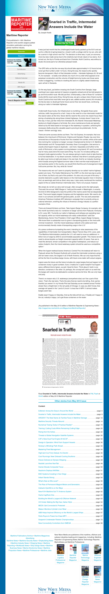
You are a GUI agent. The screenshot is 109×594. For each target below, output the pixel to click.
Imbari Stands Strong (46, 477)
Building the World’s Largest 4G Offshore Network (57, 498)
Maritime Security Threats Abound (51, 421)
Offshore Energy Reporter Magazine (85, 580)
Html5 (40, 396)
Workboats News (22, 545)
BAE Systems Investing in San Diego (52, 474)
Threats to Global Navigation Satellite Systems (56, 435)
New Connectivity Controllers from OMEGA (54, 523)
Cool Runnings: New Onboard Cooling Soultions (56, 456)
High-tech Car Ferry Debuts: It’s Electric (53, 453)
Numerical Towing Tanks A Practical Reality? (55, 425)
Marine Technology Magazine (85, 557)
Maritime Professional (31, 550)
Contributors (21, 69)
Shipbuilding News (46, 540)
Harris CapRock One (46, 495)
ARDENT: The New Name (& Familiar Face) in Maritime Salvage (62, 418)
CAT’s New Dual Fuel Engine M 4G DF (53, 439)
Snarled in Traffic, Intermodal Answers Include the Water (59, 414)
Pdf (91, 393)
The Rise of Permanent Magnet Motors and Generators (59, 484)
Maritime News (12, 540)
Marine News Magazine (97, 579)
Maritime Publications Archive (21, 535)
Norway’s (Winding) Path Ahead (50, 446)
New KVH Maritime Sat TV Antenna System (54, 491)
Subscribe (21, 51)
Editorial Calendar (21, 78)
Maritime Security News (28, 540)
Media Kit (21, 82)
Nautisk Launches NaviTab (48, 463)
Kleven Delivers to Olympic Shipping (52, 460)
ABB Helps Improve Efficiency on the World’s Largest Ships (60, 512)
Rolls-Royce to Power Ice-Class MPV (52, 516)
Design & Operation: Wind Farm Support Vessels (56, 442)
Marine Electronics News (32, 548)
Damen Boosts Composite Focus (50, 467)
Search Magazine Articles (17, 100)
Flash (96, 393)
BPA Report (21, 87)
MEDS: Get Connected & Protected (51, 505)
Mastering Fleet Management (49, 449)
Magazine (21, 56)
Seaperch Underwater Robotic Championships (56, 519)
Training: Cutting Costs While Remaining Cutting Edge (59, 428)
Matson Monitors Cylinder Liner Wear (52, 509)
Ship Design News (38, 545)
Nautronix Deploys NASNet (48, 470)
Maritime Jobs (46, 550)
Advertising (21, 74)
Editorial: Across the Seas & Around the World (55, 411)
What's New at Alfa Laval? (48, 481)
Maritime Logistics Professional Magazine (60, 559)
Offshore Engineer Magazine (97, 557)
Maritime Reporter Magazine (73, 557)
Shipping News (36, 543)
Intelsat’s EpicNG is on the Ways (50, 488)
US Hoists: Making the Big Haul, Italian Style (55, 502)
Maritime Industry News (20, 543)
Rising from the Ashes (46, 432)
